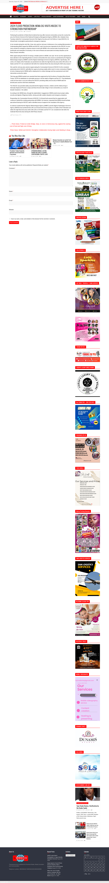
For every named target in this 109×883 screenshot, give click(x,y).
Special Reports (46, 16)
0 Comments (28, 31)
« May (85, 873)
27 (94, 870)
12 (91, 865)
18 (88, 867)
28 (97, 870)
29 (100, 870)
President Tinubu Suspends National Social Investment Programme (17, 152)
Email (11, 200)
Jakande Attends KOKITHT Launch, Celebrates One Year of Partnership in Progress (92, 825)
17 (85, 867)
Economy (23, 16)
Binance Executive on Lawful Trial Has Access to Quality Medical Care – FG (62, 141)
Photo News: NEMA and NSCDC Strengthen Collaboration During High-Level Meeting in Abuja (41, 130)
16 (103, 865)
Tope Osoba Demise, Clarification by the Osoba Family (87, 807)
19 (91, 867)
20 (94, 867)
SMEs (78, 16)
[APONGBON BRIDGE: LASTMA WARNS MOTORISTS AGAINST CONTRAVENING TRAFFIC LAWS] (41, 139)
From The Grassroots (15, 23)
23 (103, 867)
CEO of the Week (70, 16)
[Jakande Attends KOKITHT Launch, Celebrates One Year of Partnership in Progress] (80, 823)
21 (97, 867)
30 (103, 870)
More (83, 16)
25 (88, 870)
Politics (15, 16)
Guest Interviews (58, 16)
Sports (30, 16)
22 (100, 867)
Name (11, 191)
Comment (12, 168)
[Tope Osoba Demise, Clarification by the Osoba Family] (87, 788)
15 (100, 865)
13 (94, 865)
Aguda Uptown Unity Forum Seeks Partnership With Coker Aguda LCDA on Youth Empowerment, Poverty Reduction (92, 835)
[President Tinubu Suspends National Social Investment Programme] (19, 139)
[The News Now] (11, 16)
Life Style (37, 16)
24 (85, 870)
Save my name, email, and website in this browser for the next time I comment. (33, 219)
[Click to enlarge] (87, 605)
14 (97, 865)
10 (85, 865)
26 (91, 870)
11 (88, 865)
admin (21, 31)
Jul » (89, 873)
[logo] (20, 855)
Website (11, 209)
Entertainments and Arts (82, 803)
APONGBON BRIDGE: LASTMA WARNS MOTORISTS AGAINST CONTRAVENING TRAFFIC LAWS (39, 152)
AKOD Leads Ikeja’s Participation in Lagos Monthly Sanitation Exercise (54, 857)
